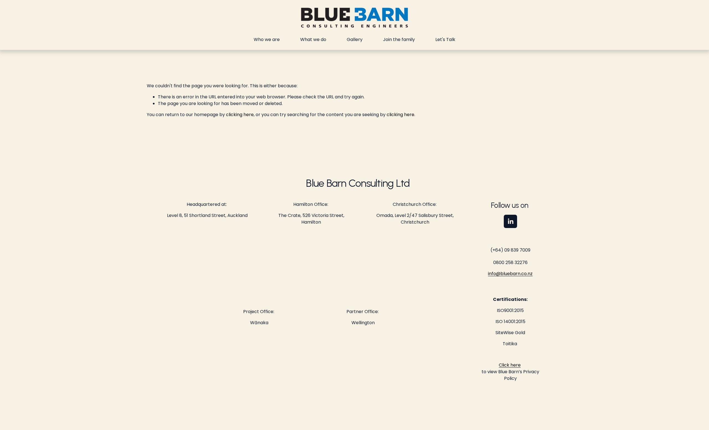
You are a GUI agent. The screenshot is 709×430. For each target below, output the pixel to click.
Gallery (355, 39)
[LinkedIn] (510, 221)
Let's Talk (445, 39)
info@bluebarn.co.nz (510, 273)
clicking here (240, 114)
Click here (510, 365)
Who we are (267, 39)
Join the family (399, 39)
